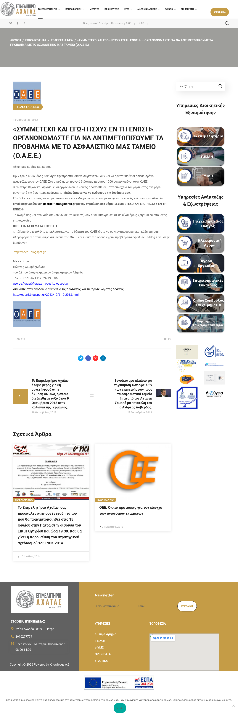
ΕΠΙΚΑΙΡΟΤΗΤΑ (35, 40)
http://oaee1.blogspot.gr (30, 252)
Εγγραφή (187, 606)
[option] (51, 502)
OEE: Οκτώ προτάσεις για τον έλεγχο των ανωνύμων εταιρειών (130, 510)
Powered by (51, 664)
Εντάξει (120, 708)
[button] (219, 12)
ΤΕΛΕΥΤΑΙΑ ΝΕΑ (62, 40)
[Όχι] (233, 705)
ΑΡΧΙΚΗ (15, 40)
